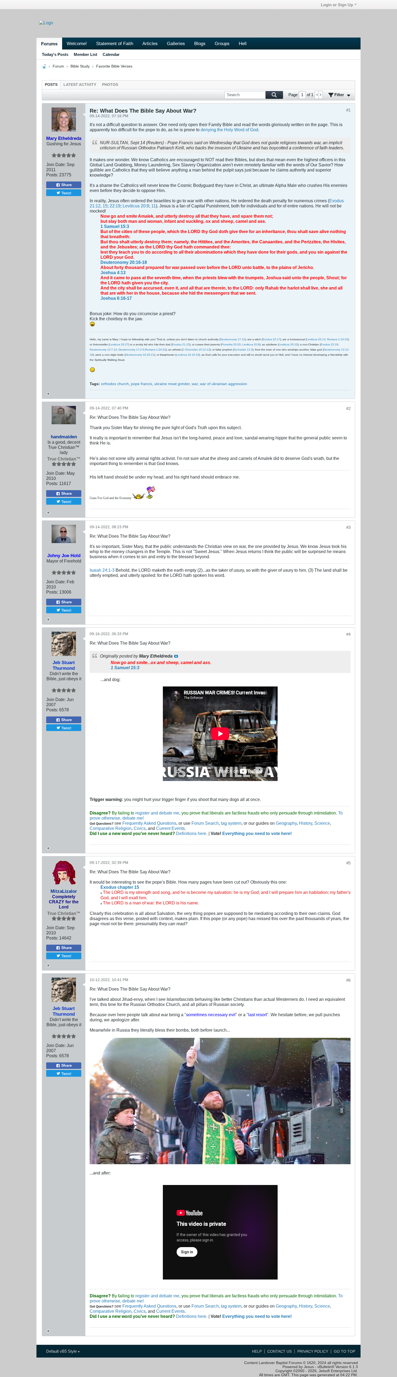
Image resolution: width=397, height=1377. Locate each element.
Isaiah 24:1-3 (102, 570)
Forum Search (205, 823)
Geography (286, 823)
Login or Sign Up (337, 4)
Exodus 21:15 (181, 344)
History (305, 823)
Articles (150, 43)
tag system (231, 823)
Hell (243, 43)
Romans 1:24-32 (337, 339)
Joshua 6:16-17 (116, 298)
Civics (140, 828)
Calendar (111, 54)
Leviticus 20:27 (118, 344)
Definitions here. (191, 833)
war (195, 384)
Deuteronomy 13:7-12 (103, 349)
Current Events (170, 828)
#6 (348, 980)
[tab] (51, 84)
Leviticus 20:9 (136, 205)
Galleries (176, 43)
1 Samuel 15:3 (114, 226)
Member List (85, 54)
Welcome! (77, 43)
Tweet (66, 193)
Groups (222, 43)
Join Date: (56, 164)
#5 (348, 863)
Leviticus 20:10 (288, 344)
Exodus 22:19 (329, 344)
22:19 (115, 205)
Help (257, 1351)
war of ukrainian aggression (223, 384)
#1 (348, 110)
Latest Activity (79, 85)
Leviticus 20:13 (316, 339)
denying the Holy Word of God (229, 129)
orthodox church (115, 384)
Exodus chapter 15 (119, 887)
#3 (348, 527)
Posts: (52, 174)
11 (153, 205)
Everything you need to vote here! (257, 833)
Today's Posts (55, 54)
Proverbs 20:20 (231, 344)
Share (66, 185)
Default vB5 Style (62, 1351)
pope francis (141, 384)
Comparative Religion (111, 828)
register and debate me (157, 812)
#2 (348, 408)
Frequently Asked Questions (149, 823)
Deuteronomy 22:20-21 (139, 354)
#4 (348, 634)
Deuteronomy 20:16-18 (123, 262)
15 (105, 205)
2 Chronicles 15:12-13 (196, 349)
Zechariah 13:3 (243, 349)
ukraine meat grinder (172, 384)
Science (322, 823)
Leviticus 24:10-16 (187, 354)
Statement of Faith (114, 43)
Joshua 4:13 (113, 272)
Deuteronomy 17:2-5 (131, 349)
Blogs (200, 43)
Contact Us (279, 1351)
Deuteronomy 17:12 (232, 339)
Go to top (344, 1351)
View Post (176, 656)
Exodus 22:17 (271, 339)
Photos (110, 85)
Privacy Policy (312, 1351)
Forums (49, 43)
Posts (51, 85)
